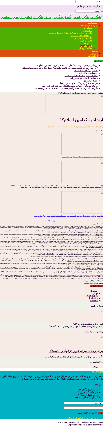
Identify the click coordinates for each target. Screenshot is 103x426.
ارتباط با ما (93, 56)
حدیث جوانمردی (90, 81)
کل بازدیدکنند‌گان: (90, 397)
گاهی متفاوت (86, 46)
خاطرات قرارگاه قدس (88, 73)
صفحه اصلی (92, 23)
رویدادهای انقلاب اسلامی (81, 35)
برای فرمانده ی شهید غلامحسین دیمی (81, 75)
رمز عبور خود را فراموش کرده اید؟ (82, 418)
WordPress (74, 422)
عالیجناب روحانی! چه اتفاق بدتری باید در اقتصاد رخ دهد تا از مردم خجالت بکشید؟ (82, 157)
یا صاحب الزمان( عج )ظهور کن (84, 78)
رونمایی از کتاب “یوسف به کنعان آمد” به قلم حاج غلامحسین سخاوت (67, 65)
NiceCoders (97, 422)
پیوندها (95, 51)
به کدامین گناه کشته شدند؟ (86, 70)
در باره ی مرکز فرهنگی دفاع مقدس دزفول (78, 83)
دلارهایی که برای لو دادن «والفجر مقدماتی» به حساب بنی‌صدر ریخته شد (66, 88)
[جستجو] (102, 11)
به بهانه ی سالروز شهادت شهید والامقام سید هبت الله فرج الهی (70, 86)
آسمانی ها (88, 28)
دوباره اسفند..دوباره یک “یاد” (88, 324)
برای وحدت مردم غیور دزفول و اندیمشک (76, 351)
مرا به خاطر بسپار (86, 413)
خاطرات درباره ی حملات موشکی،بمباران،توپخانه (70, 33)
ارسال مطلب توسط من (87, 6)
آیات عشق (87, 30)
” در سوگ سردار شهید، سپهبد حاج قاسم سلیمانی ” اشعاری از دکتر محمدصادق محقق (60, 68)
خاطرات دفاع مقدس (83, 38)
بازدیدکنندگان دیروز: (88, 395)
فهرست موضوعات (89, 25)
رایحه (100, 126)
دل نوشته (88, 43)
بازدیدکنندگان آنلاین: (89, 390)
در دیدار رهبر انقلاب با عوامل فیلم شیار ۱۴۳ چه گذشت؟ (76, 326)
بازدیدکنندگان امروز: (88, 392)
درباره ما (94, 53)
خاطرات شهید (86, 41)
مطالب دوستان (85, 48)
